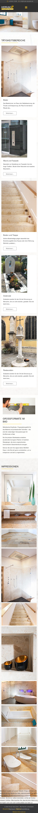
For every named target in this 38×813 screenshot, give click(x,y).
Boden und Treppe (10, 235)
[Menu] (26, 7)
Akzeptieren (6, 809)
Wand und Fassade (11, 160)
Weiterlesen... (10, 113)
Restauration (8, 370)
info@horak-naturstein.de (26, 1)
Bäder (5, 100)
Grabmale (7, 296)
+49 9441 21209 (13, 1)
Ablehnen (18, 809)
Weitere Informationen (19, 812)
